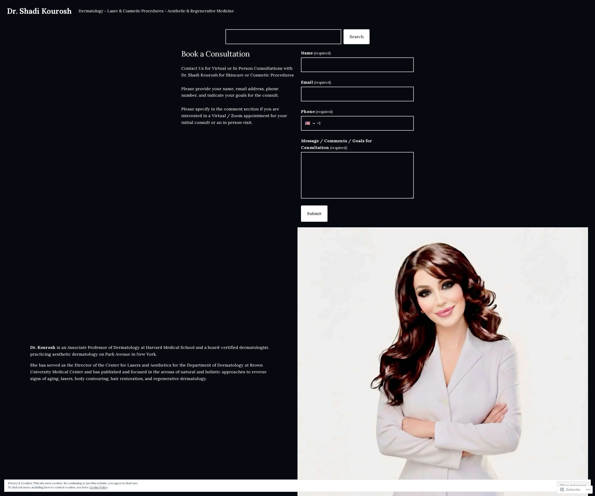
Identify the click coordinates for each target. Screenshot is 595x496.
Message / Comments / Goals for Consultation (336, 144)
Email (316, 82)
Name (316, 53)
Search (357, 36)
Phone (317, 111)
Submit (314, 213)
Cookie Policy (98, 487)
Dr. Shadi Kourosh (39, 11)
